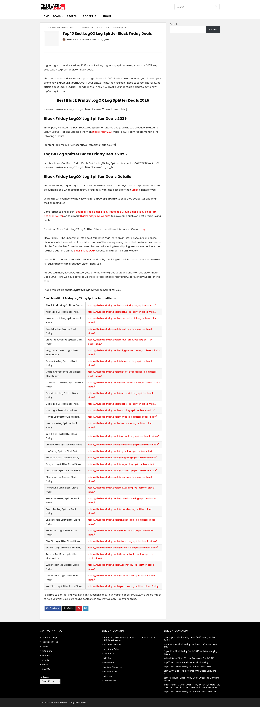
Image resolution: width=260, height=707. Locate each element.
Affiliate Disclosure (112, 644)
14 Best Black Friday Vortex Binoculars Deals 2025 (189, 658)
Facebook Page (83, 212)
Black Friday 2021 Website (95, 216)
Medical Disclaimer (113, 667)
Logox (135, 190)
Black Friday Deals (84, 250)
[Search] (216, 7)
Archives (44, 677)
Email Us (46, 669)
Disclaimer (109, 662)
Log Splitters (121, 27)
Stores (72, 16)
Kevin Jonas (72, 39)
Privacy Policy (110, 671)
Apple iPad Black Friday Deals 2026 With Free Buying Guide (190, 652)
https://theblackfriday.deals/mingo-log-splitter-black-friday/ (122, 457)
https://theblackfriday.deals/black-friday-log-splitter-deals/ (122, 305)
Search (174, 24)
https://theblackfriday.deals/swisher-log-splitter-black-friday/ (123, 547)
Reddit (45, 664)
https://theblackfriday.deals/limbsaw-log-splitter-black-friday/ (123, 444)
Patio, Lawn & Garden (84, 27)
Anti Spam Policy (112, 649)
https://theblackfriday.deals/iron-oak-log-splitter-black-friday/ (123, 436)
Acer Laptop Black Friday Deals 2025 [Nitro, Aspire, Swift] (189, 639)
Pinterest (46, 655)
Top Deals (89, 16)
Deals (57, 16)
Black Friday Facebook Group (111, 212)
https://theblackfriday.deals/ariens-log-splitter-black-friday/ (122, 311)
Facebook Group (50, 641)
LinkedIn (46, 660)
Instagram (47, 650)
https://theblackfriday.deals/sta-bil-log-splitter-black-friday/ (122, 541)
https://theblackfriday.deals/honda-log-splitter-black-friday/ (122, 416)
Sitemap (108, 676)
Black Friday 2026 (65, 27)
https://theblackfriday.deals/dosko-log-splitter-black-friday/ (122, 403)
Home (45, 16)
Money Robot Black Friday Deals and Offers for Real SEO (190, 646)
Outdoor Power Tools (105, 27)
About (106, 16)
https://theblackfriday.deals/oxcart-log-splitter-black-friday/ (122, 470)
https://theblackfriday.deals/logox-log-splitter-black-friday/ (122, 451)
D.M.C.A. (107, 658)
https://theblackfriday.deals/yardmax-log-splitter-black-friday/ (123, 586)
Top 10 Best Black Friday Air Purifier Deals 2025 (187, 666)
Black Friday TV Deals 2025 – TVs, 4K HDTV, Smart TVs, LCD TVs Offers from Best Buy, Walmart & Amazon (192, 686)
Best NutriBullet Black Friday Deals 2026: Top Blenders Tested (191, 679)
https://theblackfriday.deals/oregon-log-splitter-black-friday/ (123, 464)
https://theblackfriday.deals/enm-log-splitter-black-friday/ (121, 410)
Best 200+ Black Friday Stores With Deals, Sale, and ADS (190, 672)
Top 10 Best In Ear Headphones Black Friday (186, 662)
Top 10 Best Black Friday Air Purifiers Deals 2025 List (190, 691)
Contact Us (109, 653)
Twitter (59, 216)
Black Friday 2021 (102, 132)
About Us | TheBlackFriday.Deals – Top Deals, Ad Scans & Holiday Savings (130, 638)
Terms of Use (110, 680)
